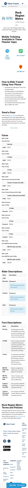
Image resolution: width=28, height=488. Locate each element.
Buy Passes (14, 485)
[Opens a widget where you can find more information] (21, 485)
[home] (11, 4)
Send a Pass (12, 115)
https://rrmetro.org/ (20, 416)
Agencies (4, 6)
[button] (22, 3)
